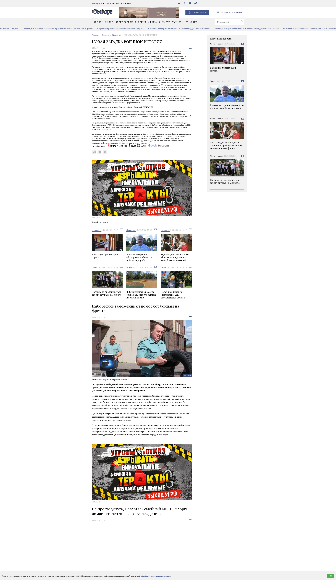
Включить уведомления (231, 12)
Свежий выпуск (199, 12)
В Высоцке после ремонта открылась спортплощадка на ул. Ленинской (161, 28)
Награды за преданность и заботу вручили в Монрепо (102, 28)
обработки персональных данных (155, 576)
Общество (116, 35)
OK (330, 576)
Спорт (212, 81)
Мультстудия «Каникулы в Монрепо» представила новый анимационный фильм (40, 28)
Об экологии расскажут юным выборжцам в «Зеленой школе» (292, 28)
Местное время (216, 44)
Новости (105, 35)
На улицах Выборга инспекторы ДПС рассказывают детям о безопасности (229, 28)
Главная (95, 35)
